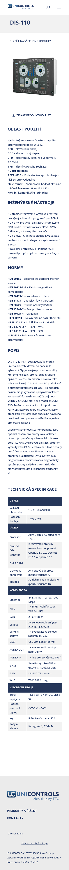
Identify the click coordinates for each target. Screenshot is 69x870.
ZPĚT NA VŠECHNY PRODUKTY (32, 41)
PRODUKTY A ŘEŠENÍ (21, 811)
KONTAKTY (15, 818)
